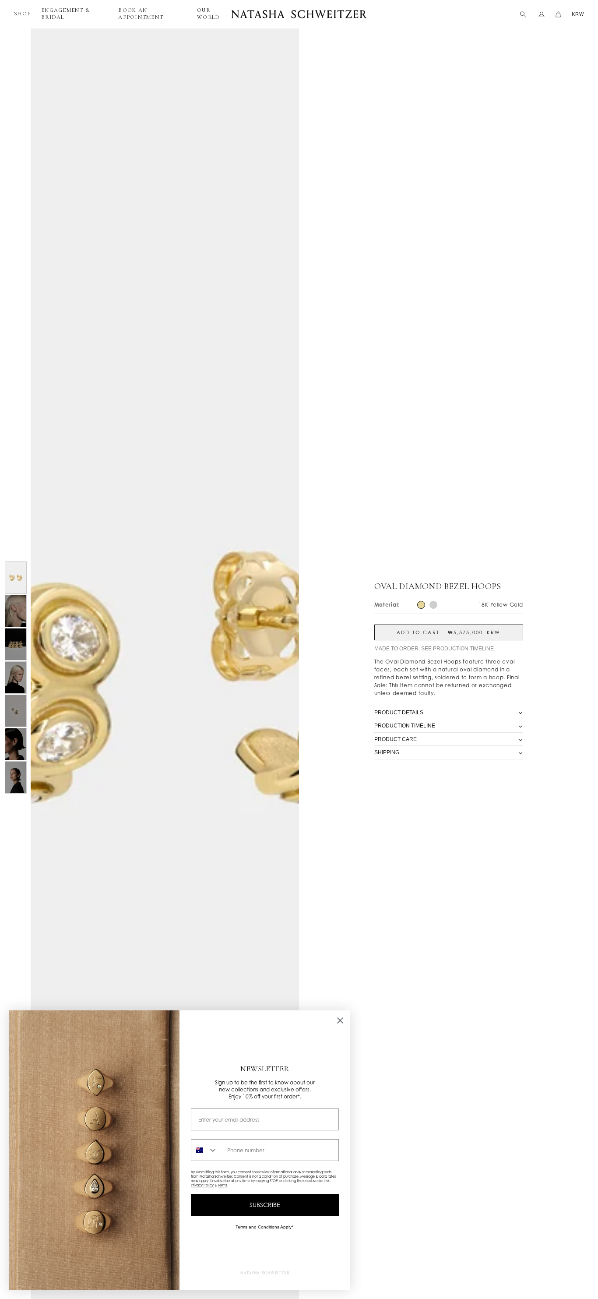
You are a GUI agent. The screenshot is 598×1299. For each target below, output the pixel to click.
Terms (222, 1185)
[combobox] (207, 1150)
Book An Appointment (140, 14)
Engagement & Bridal (65, 14)
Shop (22, 13)
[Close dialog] (340, 1020)
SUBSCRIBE (265, 1204)
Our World (208, 14)
